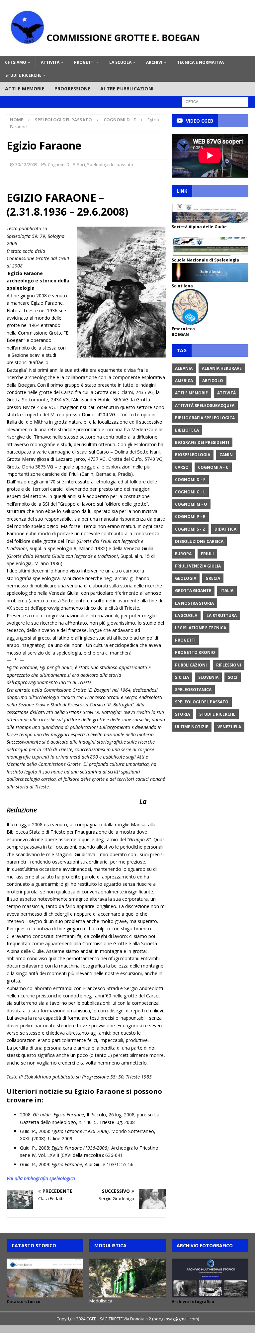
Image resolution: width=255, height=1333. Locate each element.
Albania (184, 368)
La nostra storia (194, 603)
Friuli (207, 554)
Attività (50, 62)
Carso (182, 467)
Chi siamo (15, 62)
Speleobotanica (193, 689)
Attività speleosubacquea (204, 405)
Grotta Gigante (193, 590)
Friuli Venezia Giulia (198, 566)
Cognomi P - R (190, 516)
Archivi (154, 62)
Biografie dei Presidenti (202, 442)
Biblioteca (187, 430)
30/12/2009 (26, 164)
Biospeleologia (192, 455)
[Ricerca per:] (215, 101)
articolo (212, 380)
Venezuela (229, 727)
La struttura (222, 615)
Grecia (213, 578)
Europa (183, 554)
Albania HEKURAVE (222, 368)
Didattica (225, 529)
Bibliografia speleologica (205, 418)
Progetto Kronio (195, 652)
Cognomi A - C (213, 467)
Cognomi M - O (191, 504)
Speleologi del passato (63, 120)
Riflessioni (228, 665)
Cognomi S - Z (190, 529)
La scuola (120, 62)
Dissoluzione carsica (199, 541)
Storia (182, 714)
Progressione (72, 88)
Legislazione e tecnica (200, 628)
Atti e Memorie (191, 393)
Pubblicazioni (191, 665)
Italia (226, 590)
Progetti (84, 62)
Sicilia (182, 677)
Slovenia (208, 677)
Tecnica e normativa (200, 62)
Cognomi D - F (61, 164)
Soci (81, 164)
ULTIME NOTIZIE (191, 727)
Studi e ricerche (23, 75)
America (184, 380)
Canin (226, 455)
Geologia (185, 578)
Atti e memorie (24, 88)
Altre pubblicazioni (126, 88)
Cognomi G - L (190, 492)
